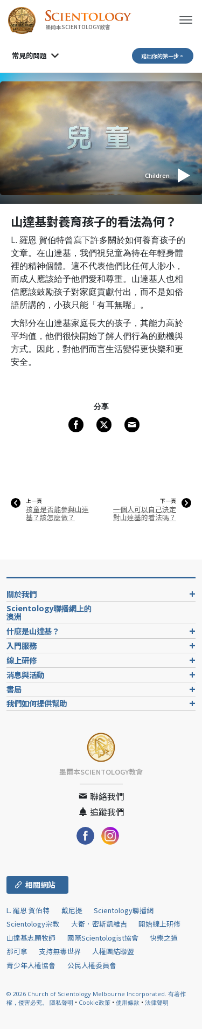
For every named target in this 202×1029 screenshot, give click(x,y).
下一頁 (168, 500)
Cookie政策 (94, 1002)
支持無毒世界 (60, 951)
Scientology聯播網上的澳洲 (49, 612)
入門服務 (21, 645)
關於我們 (21, 593)
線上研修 (21, 660)
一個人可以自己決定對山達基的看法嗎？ (144, 513)
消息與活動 (25, 674)
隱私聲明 (61, 1002)
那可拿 (17, 951)
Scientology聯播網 (124, 910)
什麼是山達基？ (32, 631)
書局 (14, 689)
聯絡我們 (106, 796)
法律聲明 (157, 1002)
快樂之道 (164, 938)
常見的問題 (29, 55)
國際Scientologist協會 (102, 938)
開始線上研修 (159, 923)
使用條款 (128, 1002)
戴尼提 (71, 910)
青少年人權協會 (30, 965)
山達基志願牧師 (30, 938)
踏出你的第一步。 (162, 56)
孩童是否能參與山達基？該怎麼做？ (57, 513)
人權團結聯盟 (113, 951)
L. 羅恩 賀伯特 (28, 910)
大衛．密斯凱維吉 (99, 923)
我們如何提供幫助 (36, 703)
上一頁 (34, 500)
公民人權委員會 (91, 965)
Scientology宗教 (32, 923)
